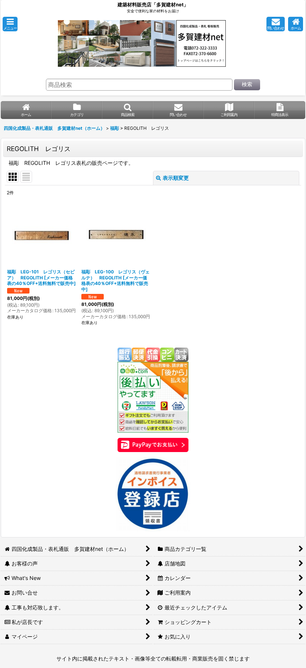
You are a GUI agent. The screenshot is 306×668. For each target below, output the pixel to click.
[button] (10, 24)
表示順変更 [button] (176, 178)
